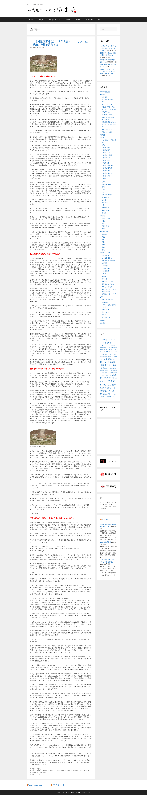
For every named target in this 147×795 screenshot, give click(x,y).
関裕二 (34, 770)
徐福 (111, 368)
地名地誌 (106, 163)
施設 (104, 178)
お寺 (103, 192)
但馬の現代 (106, 150)
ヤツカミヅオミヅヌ (108, 347)
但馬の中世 (106, 158)
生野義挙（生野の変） (109, 284)
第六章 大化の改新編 (109, 109)
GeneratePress (85, 792)
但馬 (103, 145)
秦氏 (44, 772)
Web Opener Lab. (35, 785)
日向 (104, 273)
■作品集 (30, 20)
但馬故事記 (105, 302)
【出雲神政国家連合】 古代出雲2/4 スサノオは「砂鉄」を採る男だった (59, 43)
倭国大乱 (110, 352)
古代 (103, 237)
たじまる (105, 97)
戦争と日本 (105, 279)
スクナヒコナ (60, 770)
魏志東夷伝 (46, 770)
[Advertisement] (114, 438)
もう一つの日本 (107, 104)
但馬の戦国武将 (108, 168)
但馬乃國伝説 (106, 112)
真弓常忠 (39, 772)
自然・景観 (106, 176)
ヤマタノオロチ (109, 349)
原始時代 (105, 234)
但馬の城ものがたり (108, 282)
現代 (103, 247)
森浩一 (34, 772)
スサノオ (67, 770)
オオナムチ (53, 770)
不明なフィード (58, 785)
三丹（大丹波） (107, 218)
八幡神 (107, 354)
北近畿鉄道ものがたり (109, 122)
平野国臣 (105, 276)
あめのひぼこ (106, 310)
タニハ (104, 315)
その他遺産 (105, 197)
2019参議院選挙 (105, 542)
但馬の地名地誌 (107, 195)
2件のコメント (36, 774)
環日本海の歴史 (107, 129)
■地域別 (78, 20)
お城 (103, 189)
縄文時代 (108, 378)
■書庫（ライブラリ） (54, 20)
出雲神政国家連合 (37, 769)
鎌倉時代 (110, 388)
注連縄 (104, 375)
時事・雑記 (108, 372)
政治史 (104, 213)
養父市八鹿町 (108, 394)
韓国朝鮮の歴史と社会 (109, 294)
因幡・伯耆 (105, 226)
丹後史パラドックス (108, 107)
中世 (103, 239)
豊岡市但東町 (108, 385)
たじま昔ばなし (107, 255)
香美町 (110, 396)
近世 (103, 242)
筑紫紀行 (105, 263)
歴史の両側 (105, 312)
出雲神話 (106, 271)
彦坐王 (107, 368)
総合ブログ (106, 519)
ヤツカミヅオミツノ (76, 770)
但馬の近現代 (107, 173)
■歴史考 (40, 20)
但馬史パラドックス (108, 300)
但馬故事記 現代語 (108, 261)
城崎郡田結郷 (111, 356)
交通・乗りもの (107, 184)
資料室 (102, 137)
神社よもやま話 (107, 132)
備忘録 (102, 320)
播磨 (103, 229)
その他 (104, 200)
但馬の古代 (106, 152)
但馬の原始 (106, 147)
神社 (103, 205)
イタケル (39, 770)
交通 (105, 352)
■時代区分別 (89, 20)
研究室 (102, 135)
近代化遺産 (105, 208)
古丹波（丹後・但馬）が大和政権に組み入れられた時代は (108, 48)
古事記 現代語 (107, 287)
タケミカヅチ (107, 345)
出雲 (103, 224)
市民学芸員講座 (105, 92)
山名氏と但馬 (106, 317)
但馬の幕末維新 (108, 165)
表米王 (106, 381)
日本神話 (105, 266)
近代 (103, 245)
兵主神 (111, 354)
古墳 (103, 187)
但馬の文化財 (107, 155)
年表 (99, 20)
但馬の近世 (106, 171)
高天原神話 (106, 268)
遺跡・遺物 (105, 210)
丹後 (103, 221)
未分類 (102, 323)
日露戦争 (112, 370)
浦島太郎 (109, 375)
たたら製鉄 (110, 339)
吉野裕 (85, 770)
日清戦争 (107, 370)
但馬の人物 (106, 160)
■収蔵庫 (68, 20)
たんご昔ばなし (107, 258)
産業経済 (105, 202)
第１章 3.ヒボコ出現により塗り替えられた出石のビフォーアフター (108, 71)
